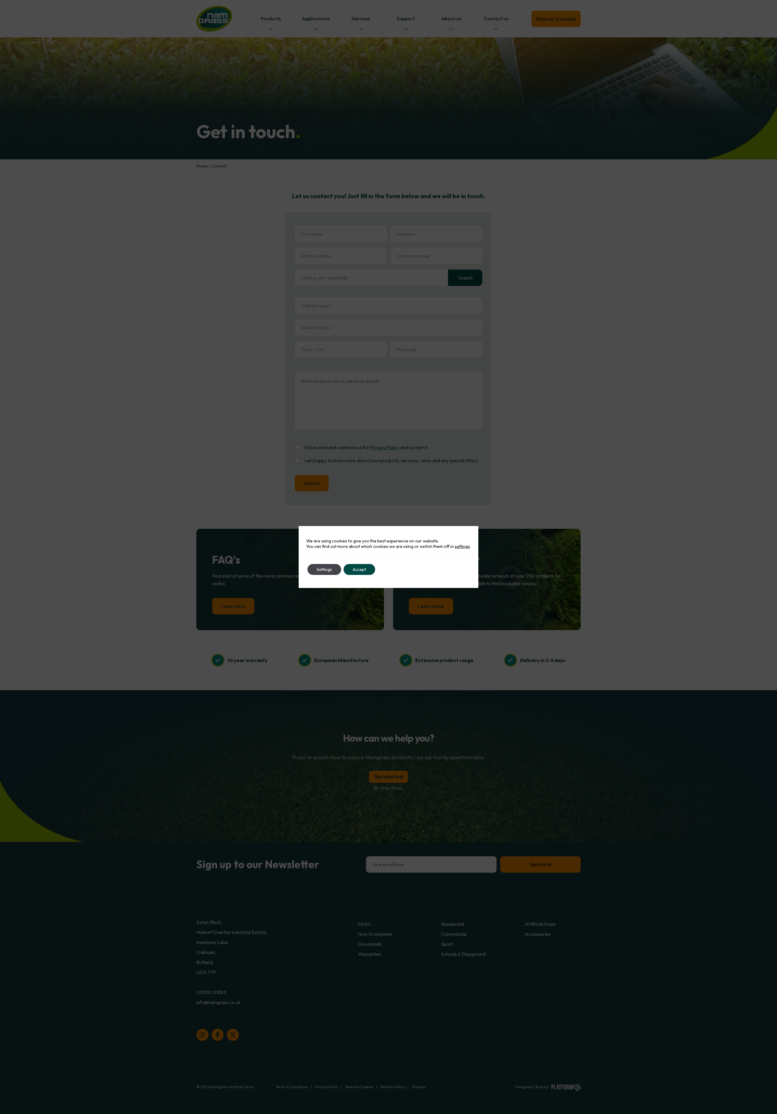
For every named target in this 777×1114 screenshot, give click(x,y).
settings (462, 546)
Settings (324, 569)
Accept (359, 569)
